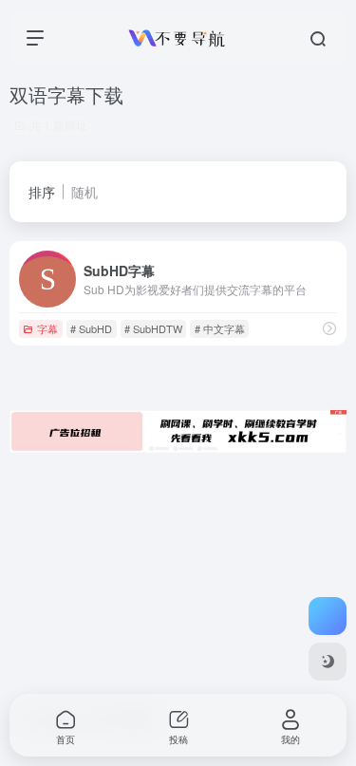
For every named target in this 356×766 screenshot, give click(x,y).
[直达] (329, 328)
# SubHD (91, 328)
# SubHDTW (153, 328)
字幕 (47, 328)
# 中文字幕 (220, 328)
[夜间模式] (328, 662)
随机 (84, 191)
